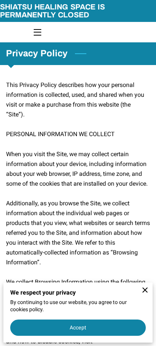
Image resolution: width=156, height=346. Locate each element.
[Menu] (37, 32)
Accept (78, 327)
